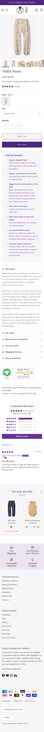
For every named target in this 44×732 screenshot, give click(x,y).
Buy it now (22, 145)
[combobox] (22, 113)
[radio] (6, 101)
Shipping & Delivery (10, 581)
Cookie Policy (6, 701)
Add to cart (22, 136)
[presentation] (24, 527)
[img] (7, 452)
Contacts (5, 600)
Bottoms (5, 622)
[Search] (8, 10)
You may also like (22, 491)
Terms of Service (30, 701)
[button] (8, 87)
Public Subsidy (35, 388)
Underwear (6, 615)
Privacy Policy (17, 701)
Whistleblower (8, 588)
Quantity (5, 120)
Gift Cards (6, 630)
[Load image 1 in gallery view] (22, 37)
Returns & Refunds (9, 585)
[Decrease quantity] (5, 126)
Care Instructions (8, 638)
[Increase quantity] (19, 126)
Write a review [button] (22, 436)
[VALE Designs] (22, 10)
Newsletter (6, 592)
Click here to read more (11, 669)
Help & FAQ (6, 596)
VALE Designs (11, 723)
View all (22, 495)
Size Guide (6, 634)
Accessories (7, 626)
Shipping (16, 81)
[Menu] (2, 10)
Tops (4, 618)
